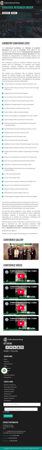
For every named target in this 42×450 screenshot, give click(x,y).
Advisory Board (8, 364)
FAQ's (5, 366)
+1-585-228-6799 (12, 438)
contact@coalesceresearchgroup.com (13, 433)
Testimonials (7, 368)
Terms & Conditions (9, 375)
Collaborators (7, 394)
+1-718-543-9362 (14, 435)
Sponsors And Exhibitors (10, 396)
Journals (13, 13)
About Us (6, 361)
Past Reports (7, 400)
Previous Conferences (10, 385)
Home (5, 359)
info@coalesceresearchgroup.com (16, 431)
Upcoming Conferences (10, 387)
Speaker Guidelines (9, 398)
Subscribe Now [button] (8, 416)
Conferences (6, 13)
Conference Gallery (9, 389)
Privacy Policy (7, 377)
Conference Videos (9, 391)
